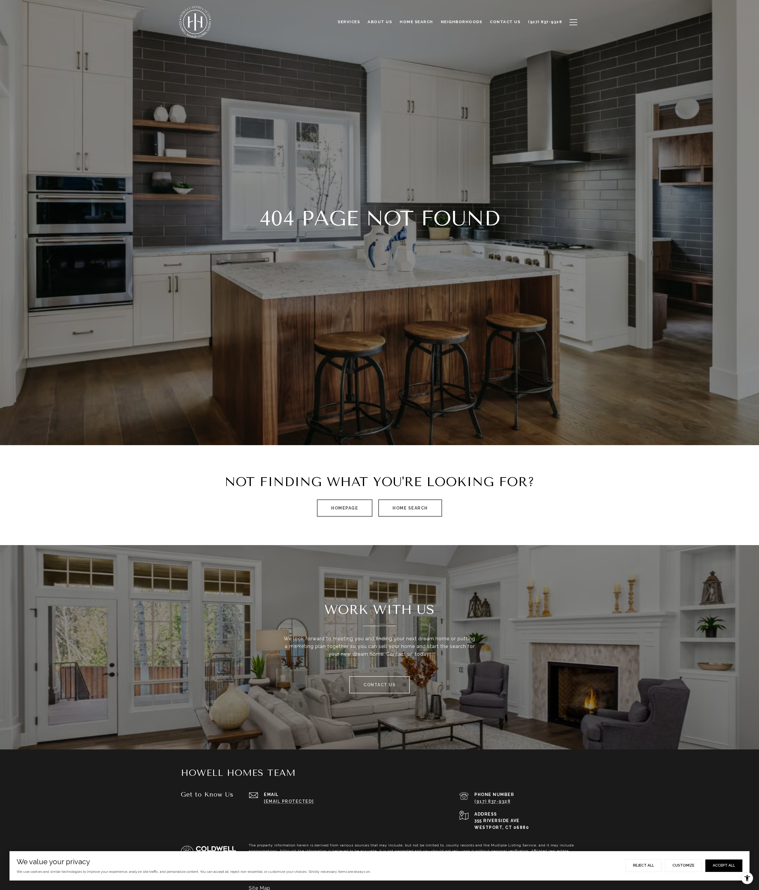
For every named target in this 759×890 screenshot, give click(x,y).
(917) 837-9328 (492, 801)
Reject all (643, 865)
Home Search (410, 508)
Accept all (724, 865)
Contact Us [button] (379, 684)
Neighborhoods (461, 22)
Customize (683, 865)
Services (349, 22)
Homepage (344, 508)
